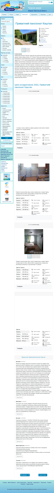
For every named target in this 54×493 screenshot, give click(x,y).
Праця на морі (29, 484)
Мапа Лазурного (12, 482)
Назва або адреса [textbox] (5, 21)
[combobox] (7, 21)
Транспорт (43, 14)
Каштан (3, 146)
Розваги (7, 186)
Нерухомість (34, 14)
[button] (36, 37)
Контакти (23, 484)
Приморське (4, 167)
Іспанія (3, 171)
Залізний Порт (4, 163)
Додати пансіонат (33, 1)
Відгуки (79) (43, 39)
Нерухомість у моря (6, 201)
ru (49, 2)
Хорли (2, 169)
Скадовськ (4, 164)
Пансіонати (43, 482)
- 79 (25, 475)
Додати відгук (42, 475)
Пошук (11, 14)
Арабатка (3, 161)
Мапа (17, 14)
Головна (4, 14)
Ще (50, 14)
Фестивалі (6, 194)
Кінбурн (3, 166)
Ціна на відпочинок (21, 482)
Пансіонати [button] (25, 14)
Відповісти (19, 397)
